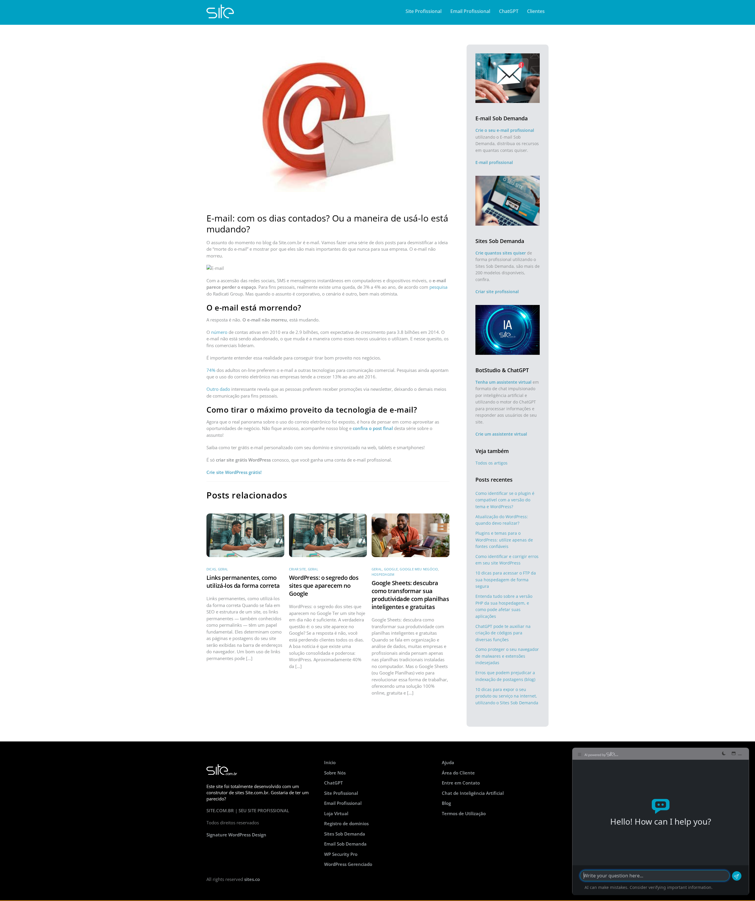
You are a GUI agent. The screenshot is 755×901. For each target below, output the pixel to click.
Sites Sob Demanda (344, 834)
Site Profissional (423, 11)
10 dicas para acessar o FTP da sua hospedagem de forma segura (505, 579)
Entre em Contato (461, 783)
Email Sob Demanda (345, 844)
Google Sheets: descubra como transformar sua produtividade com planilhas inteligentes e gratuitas (410, 595)
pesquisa (438, 287)
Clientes (536, 11)
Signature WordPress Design (236, 835)
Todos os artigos (491, 463)
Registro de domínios (346, 823)
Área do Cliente (458, 773)
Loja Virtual (336, 813)
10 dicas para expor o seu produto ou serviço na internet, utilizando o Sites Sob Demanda (506, 696)
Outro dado (218, 389)
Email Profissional (470, 11)
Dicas (211, 569)
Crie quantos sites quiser (500, 253)
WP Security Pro (340, 854)
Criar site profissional (497, 291)
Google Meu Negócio (419, 569)
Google (391, 569)
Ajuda (448, 762)
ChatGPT (508, 11)
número (219, 332)
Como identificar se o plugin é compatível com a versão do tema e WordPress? (504, 499)
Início (330, 762)
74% (210, 370)
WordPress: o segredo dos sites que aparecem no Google (323, 586)
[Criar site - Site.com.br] (220, 15)
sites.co (252, 879)
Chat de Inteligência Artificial (473, 793)
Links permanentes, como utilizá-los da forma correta (243, 582)
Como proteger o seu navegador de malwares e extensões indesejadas (507, 655)
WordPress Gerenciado (348, 864)
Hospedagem (383, 574)
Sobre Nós (335, 773)
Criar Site (297, 569)
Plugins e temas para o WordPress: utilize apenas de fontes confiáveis (504, 539)
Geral (223, 569)
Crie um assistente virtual (501, 434)
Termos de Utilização (464, 813)
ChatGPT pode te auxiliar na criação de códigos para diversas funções (503, 632)
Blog (446, 803)
